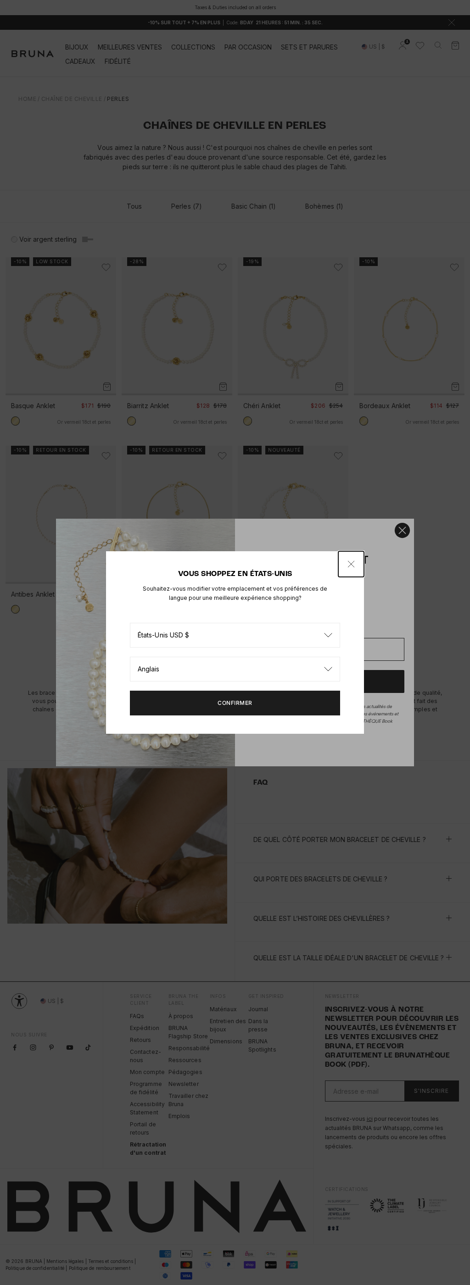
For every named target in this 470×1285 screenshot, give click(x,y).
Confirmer (235, 702)
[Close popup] (351, 564)
